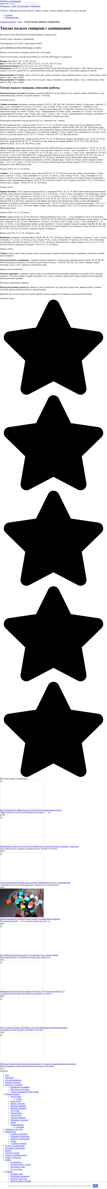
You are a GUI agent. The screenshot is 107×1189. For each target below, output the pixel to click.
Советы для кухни (18, 1179)
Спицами (20, 1127)
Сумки (19, 1099)
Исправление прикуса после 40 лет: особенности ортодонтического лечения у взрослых (39, 846)
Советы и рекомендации (16, 1155)
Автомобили (16, 1162)
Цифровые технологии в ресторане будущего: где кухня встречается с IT (32, 991)
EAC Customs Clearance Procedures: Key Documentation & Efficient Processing (33, 1028)
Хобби (8, 1160)
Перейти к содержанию (10, 1)
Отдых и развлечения (14, 1146)
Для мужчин (16, 1115)
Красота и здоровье (13, 1085)
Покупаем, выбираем (19, 1176)
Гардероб (9, 1078)
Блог (20, 22)
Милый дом (10, 1132)
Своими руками (12, 1153)
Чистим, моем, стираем (20, 1181)
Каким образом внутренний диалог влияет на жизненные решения (30, 919)
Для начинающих (18, 1117)
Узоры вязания (16, 1125)
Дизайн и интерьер (18, 1134)
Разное (8, 1150)
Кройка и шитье (12, 1094)
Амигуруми (15, 1101)
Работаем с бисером (19, 1120)
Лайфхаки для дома (14, 1129)
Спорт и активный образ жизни (24, 1092)
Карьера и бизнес (13, 1082)
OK (95, 1186)
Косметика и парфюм (19, 1087)
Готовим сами (16, 1174)
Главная (8, 15)
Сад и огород (16, 1169)
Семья (13, 1141)
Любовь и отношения (20, 1139)
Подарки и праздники (15, 1148)
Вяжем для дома (17, 1103)
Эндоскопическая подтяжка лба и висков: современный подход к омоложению (35, 883)
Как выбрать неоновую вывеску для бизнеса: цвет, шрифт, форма (29, 955)
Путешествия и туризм (20, 1164)
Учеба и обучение (13, 1157)
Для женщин (16, 1113)
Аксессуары (15, 1096)
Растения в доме (17, 1167)
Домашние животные (20, 1136)
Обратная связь (12, 17)
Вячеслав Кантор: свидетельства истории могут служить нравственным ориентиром (38, 1064)
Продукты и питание (19, 1089)
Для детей (14, 1110)
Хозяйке (9, 1171)
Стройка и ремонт (18, 1143)
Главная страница (8, 22)
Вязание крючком (18, 1106)
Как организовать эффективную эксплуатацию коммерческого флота (31, 810)
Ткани (13, 1122)
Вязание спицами (18, 1108)
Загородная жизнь (13, 1080)
